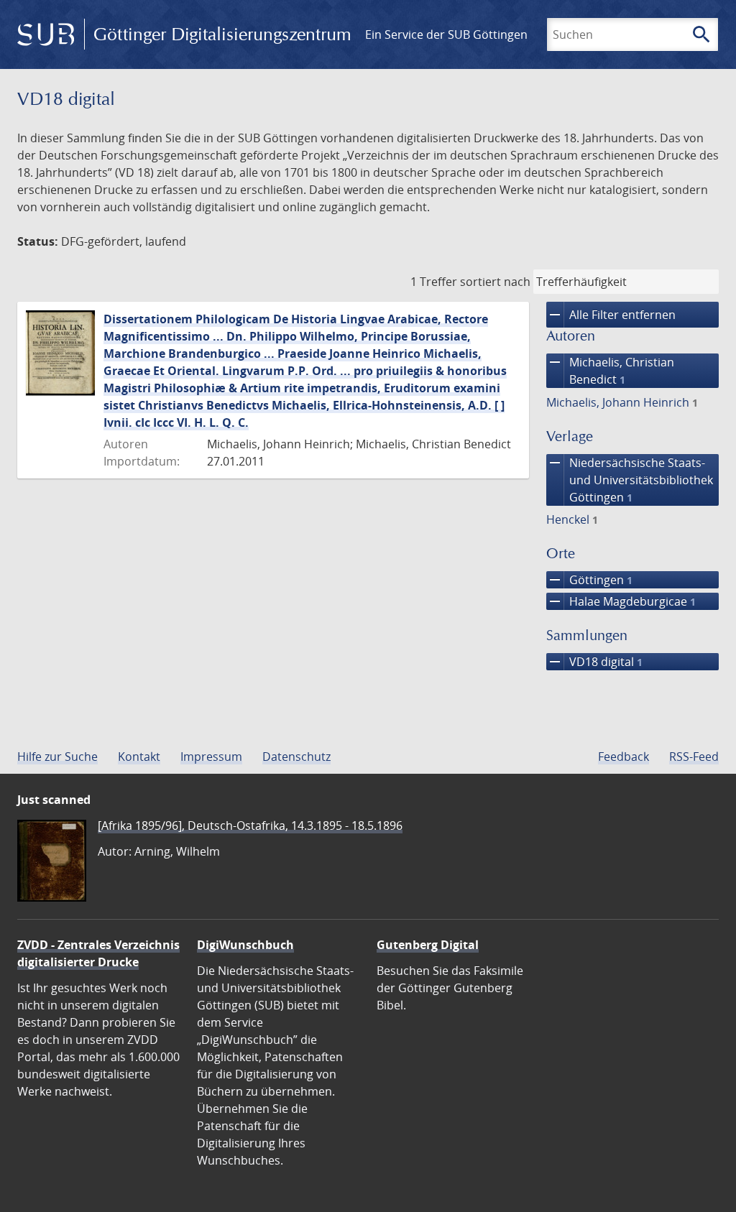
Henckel (572, 519)
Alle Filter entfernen (611, 314)
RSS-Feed (694, 756)
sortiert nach (495, 282)
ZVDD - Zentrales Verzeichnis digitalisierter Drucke (98, 953)
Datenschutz (296, 756)
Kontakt (139, 756)
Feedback (623, 756)
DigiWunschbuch (245, 945)
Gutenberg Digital (428, 945)
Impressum (211, 756)
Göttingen (589, 579)
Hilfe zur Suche (57, 756)
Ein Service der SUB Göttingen (446, 34)
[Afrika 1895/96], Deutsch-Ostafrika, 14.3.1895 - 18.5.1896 (250, 825)
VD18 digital (594, 661)
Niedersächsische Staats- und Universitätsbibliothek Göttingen (629, 479)
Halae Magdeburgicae (621, 601)
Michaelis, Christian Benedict (610, 370)
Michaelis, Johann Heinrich (622, 402)
